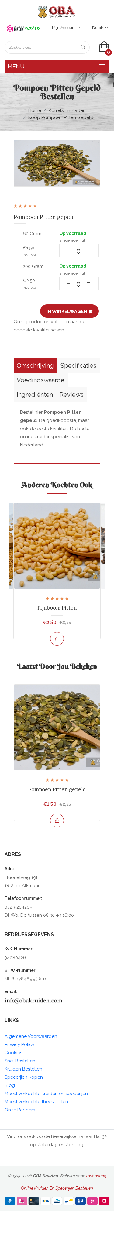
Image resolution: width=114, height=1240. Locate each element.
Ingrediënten (35, 394)
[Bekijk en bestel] (57, 639)
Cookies (13, 1052)
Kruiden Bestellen (23, 1069)
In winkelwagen (67, 311)
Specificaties (78, 365)
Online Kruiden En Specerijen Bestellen (57, 1188)
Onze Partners (20, 1110)
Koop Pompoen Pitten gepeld (60, 117)
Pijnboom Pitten (57, 607)
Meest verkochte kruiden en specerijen (46, 1093)
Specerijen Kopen (24, 1077)
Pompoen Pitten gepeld (57, 789)
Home (34, 110)
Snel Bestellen (20, 1061)
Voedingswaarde (40, 380)
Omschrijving (35, 365)
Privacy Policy (19, 1044)
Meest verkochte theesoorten (36, 1101)
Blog (10, 1085)
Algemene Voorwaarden (31, 1036)
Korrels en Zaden (67, 110)
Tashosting (95, 1175)
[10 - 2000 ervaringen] (15, 28)
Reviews (72, 394)
